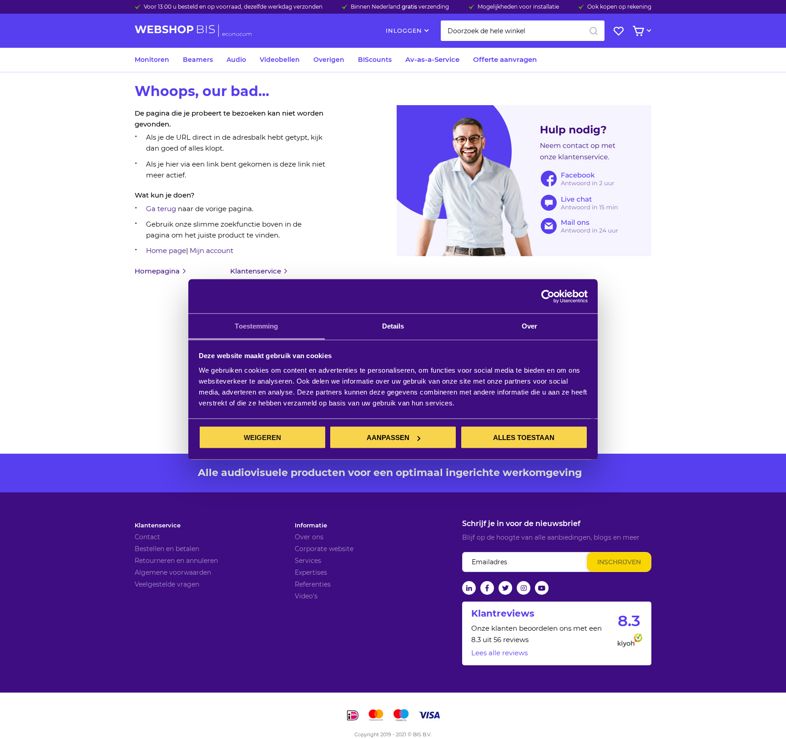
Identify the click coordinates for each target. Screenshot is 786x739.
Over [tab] (529, 326)
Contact (147, 537)
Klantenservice (158, 525)
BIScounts (375, 60)
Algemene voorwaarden (173, 572)
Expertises (311, 572)
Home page (166, 250)
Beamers (198, 60)
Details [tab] (393, 326)
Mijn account (211, 250)
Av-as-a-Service (432, 59)
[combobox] (523, 30)
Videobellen (280, 60)
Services (308, 561)
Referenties (313, 584)
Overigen (328, 60)
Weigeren (262, 437)
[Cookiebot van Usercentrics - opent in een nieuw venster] (548, 296)
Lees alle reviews (499, 652)
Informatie (311, 525)
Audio (236, 60)
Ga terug (161, 208)
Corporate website (324, 549)
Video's (306, 596)
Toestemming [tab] (256, 326)
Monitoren (152, 60)
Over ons (309, 537)
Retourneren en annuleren (176, 561)
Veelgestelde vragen (167, 584)
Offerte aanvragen (505, 59)
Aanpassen (388, 437)
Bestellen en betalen (167, 549)
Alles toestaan (523, 437)
